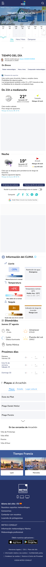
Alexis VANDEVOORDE (27, 59)
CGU (24, 550)
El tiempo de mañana (10, 185)
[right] (44, 30)
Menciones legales (15, 550)
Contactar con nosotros (11, 514)
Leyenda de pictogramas (12, 518)
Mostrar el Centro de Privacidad (32, 556)
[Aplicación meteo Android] (31, 542)
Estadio (20, 389)
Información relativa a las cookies (16, 553)
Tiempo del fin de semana (34, 185)
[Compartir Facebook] (22, 194)
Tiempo (2, 7)
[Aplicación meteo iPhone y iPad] (15, 542)
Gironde (22, 7)
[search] (42, 3)
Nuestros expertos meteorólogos (15, 507)
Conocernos (6, 511)
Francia (7, 7)
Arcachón (27, 7)
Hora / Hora (20, 39)
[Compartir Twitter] (27, 194)
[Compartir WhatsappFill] (36, 194)
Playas (11, 389)
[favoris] (37, 13)
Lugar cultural (31, 389)
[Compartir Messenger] (32, 194)
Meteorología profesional (12, 532)
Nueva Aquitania (15, 7)
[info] (35, 257)
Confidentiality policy (36, 553)
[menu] (3, 3)
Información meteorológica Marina (16, 528)
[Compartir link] (18, 194)
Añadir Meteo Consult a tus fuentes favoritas (24, 200)
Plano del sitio (32, 550)
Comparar (32, 39)
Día (11, 39)
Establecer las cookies (12, 556)
